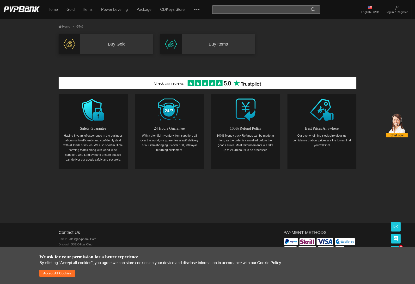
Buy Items (218, 44)
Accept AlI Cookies (57, 273)
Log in (390, 12)
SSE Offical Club (81, 244)
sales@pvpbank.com (81, 239)
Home (53, 9)
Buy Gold (117, 44)
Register (402, 12)
